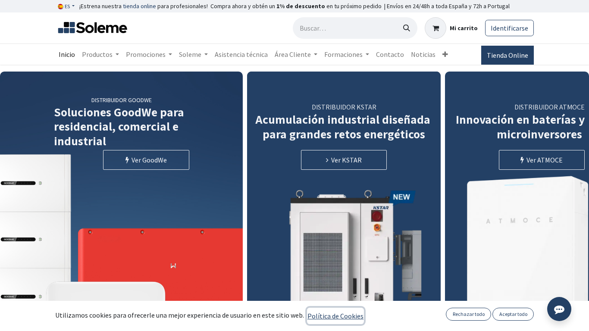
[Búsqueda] (406, 28)
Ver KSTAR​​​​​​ (345, 160)
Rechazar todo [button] (469, 314)
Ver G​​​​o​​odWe (148, 160)
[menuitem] (66, 54)
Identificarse (509, 28)
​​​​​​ (543, 160)
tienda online (139, 6)
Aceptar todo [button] (513, 314)
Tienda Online (507, 55)
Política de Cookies (335, 316)
